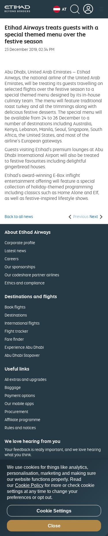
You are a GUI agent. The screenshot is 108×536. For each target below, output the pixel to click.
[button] (60, 9)
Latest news (15, 250)
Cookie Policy (29, 485)
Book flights (15, 307)
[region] (54, 498)
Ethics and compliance (25, 283)
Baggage (13, 387)
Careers (11, 258)
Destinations (16, 315)
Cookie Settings (54, 510)
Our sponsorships (20, 266)
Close (54, 525)
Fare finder (14, 339)
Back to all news (19, 216)
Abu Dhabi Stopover (22, 355)
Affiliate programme (22, 419)
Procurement (16, 411)
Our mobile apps (19, 403)
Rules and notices (20, 427)
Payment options (20, 395)
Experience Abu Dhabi (24, 347)
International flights (22, 323)
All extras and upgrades (25, 379)
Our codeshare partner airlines (32, 274)
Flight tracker (16, 331)
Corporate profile (20, 242)
